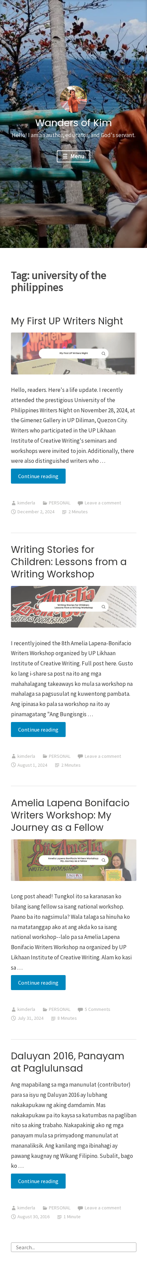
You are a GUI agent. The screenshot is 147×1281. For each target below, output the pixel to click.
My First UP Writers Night (67, 321)
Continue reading (42, 478)
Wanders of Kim (73, 123)
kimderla (26, 503)
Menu (76, 156)
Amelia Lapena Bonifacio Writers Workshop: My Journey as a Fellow (70, 815)
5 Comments (97, 1009)
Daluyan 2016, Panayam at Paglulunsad (67, 1062)
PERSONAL (59, 503)
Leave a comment (103, 503)
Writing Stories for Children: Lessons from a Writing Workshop (69, 562)
